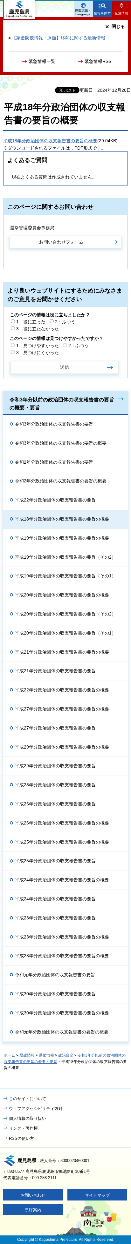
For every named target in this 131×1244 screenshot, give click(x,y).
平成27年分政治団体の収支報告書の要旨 (55, 727)
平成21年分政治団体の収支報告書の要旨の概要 (62, 652)
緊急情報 (121, 13)
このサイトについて (27, 1098)
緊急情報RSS (98, 61)
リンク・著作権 (23, 1128)
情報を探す (102, 13)
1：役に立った (30, 321)
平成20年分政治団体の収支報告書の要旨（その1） (65, 632)
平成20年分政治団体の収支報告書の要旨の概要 (62, 594)
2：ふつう (65, 321)
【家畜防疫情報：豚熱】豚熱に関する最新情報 (58, 37)
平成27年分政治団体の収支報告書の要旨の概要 (62, 708)
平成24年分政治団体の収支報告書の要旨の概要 (62, 879)
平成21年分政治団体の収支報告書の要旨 (55, 670)
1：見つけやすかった (37, 345)
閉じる (118, 26)
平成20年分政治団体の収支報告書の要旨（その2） (65, 613)
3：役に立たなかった (37, 328)
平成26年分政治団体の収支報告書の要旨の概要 (62, 822)
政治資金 (65, 1055)
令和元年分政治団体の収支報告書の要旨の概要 (61, 1031)
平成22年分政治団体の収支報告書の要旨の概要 (62, 689)
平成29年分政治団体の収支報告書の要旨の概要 (62, 747)
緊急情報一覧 (42, 61)
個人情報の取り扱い (27, 1118)
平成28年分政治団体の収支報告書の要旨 (55, 784)
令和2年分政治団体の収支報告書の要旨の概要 (61, 480)
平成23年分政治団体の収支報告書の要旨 (55, 917)
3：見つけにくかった (37, 352)
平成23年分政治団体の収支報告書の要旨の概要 (62, 936)
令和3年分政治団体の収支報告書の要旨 (54, 424)
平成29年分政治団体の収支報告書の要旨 (55, 765)
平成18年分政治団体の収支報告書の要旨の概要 (50, 140)
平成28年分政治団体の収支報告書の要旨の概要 (62, 955)
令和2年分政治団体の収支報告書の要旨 (54, 462)
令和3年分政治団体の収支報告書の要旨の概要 (61, 443)
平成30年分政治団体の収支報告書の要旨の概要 (62, 1012)
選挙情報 (46, 1055)
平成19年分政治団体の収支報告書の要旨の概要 (62, 538)
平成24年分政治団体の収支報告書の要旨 (55, 898)
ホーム (9, 1055)
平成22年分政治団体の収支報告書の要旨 (55, 499)
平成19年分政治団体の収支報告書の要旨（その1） (65, 575)
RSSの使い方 (21, 1138)
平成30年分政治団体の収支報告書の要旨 (55, 993)
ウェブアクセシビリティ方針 (36, 1108)
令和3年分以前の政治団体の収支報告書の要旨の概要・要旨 (62, 404)
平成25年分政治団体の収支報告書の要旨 (55, 860)
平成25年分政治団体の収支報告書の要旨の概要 (62, 841)
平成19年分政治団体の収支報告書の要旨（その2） (65, 557)
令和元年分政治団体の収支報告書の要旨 (55, 974)
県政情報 (27, 1055)
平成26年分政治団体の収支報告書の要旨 (55, 803)
